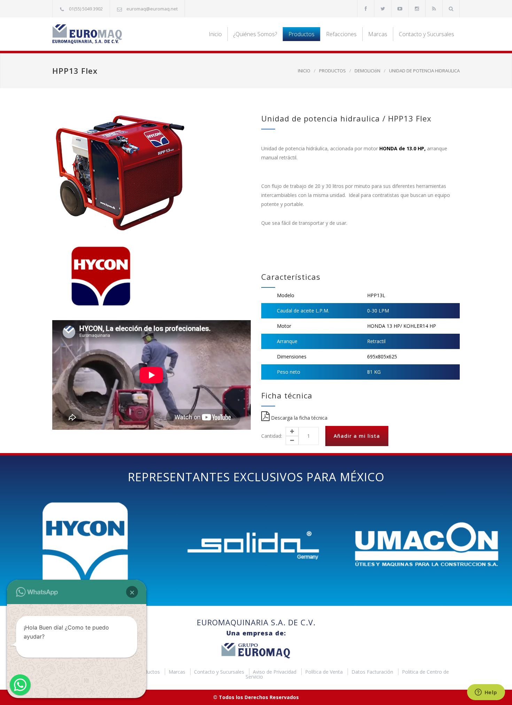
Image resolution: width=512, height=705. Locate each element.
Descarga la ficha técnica (298, 417)
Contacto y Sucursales (426, 34)
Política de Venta (324, 671)
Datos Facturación (373, 671)
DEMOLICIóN (367, 71)
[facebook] (365, 8)
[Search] (451, 8)
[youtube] (399, 8)
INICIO (304, 71)
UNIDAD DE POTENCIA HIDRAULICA (424, 71)
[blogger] (434, 8)
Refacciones (341, 34)
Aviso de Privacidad (275, 671)
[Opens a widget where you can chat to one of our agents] (486, 693)
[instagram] (417, 8)
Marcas (377, 34)
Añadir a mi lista (357, 436)
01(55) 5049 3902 (86, 9)
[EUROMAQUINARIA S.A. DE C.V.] (116, 34)
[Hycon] (99, 276)
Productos (301, 34)
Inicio (215, 34)
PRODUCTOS (332, 71)
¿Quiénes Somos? (255, 34)
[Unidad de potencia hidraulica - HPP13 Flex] (151, 172)
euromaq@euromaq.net (152, 9)
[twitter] (382, 8)
